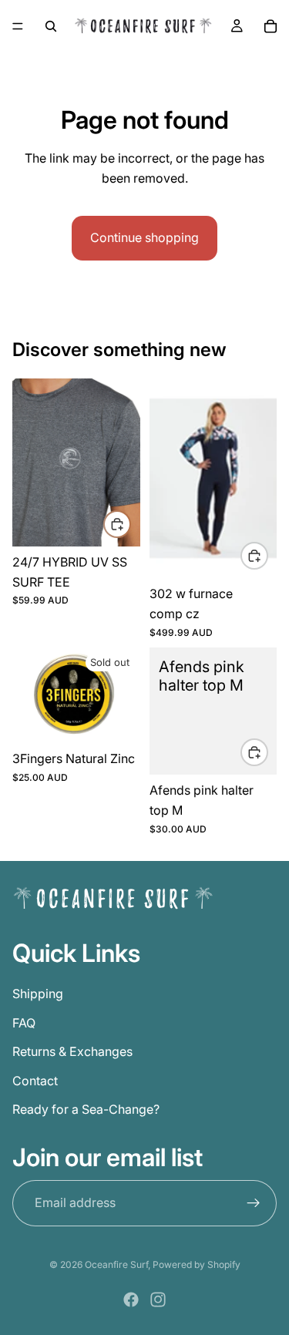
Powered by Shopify (196, 1264)
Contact (35, 1080)
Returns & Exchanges (72, 1051)
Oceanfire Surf (116, 1264)
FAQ (23, 1022)
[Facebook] (131, 1299)
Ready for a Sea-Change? (86, 1109)
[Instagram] (158, 1299)
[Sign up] (253, 1202)
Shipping (37, 993)
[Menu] (17, 26)
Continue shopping (144, 237)
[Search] (51, 26)
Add (267, 751)
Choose (130, 523)
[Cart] (270, 26)
